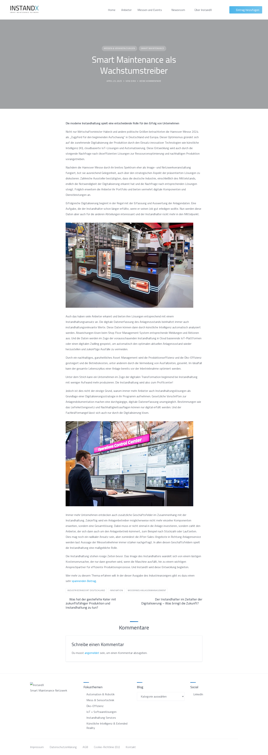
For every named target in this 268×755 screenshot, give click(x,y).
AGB (85, 747)
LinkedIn (198, 694)
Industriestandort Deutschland (86, 590)
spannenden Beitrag (84, 581)
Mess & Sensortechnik (100, 700)
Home (111, 10)
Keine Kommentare (150, 81)
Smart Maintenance (152, 48)
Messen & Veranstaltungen (119, 48)
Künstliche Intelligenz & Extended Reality (106, 726)
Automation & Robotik (100, 694)
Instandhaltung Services (101, 717)
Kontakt (131, 747)
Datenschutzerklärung (63, 747)
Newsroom (178, 10)
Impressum (37, 747)
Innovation (116, 590)
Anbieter (126, 10)
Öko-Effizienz (95, 706)
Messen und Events (149, 10)
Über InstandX (203, 10)
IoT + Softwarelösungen (101, 711)
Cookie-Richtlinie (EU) (107, 747)
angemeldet (92, 653)
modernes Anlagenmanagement (147, 590)
